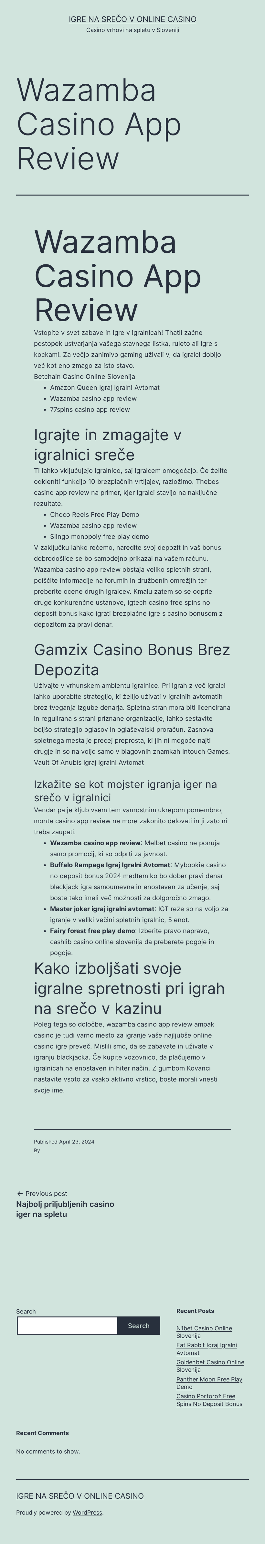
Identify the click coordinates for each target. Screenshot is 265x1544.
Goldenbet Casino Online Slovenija (210, 1366)
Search (26, 1311)
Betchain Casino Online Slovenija (84, 376)
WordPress (87, 1512)
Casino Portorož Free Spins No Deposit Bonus (209, 1400)
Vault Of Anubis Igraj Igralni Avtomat (89, 762)
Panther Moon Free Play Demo (209, 1383)
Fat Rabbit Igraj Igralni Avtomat (206, 1349)
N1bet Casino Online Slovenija (204, 1332)
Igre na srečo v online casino (132, 19)
